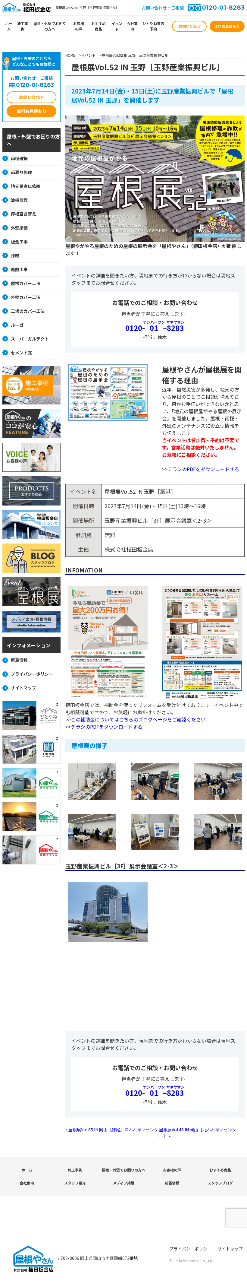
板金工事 (19, 242)
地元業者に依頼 (25, 186)
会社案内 (132, 26)
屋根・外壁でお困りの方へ (49, 26)
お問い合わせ (189, 26)
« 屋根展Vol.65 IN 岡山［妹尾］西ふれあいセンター (111, 1133)
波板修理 (19, 200)
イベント (116, 26)
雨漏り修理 (21, 172)
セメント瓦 (21, 353)
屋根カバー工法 (25, 283)
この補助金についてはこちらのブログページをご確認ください (138, 719)
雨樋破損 (19, 158)
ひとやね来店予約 (153, 26)
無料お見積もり (227, 26)
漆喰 (15, 255)
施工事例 (22, 26)
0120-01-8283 (223, 7)
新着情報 (19, 660)
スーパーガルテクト (30, 339)
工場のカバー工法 (28, 311)
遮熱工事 (19, 269)
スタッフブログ (220, 1182)
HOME (70, 55)
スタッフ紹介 (75, 1182)
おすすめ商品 (98, 26)
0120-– (154, 327)
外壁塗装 (19, 228)
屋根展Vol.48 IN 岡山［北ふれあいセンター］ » (197, 1133)
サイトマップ (23, 688)
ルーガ (17, 325)
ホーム (8, 26)
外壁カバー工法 (25, 297)
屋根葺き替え (23, 214)
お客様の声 (78, 26)
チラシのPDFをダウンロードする (203, 469)
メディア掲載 (123, 1182)
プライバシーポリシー (32, 674)
